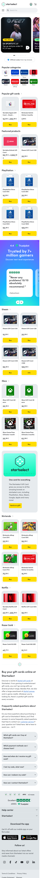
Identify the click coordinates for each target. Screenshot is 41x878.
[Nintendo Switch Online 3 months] (29, 104)
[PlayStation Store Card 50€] (10, 212)
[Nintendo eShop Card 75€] (10, 558)
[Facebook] (11, 862)
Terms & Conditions (8, 873)
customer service (27, 722)
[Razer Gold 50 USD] (10, 635)
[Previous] (17, 302)
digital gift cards (24, 680)
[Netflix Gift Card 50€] (29, 598)
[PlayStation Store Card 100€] (29, 212)
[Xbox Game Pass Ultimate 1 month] (10, 423)
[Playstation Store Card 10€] (10, 180)
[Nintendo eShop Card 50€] (29, 526)
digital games (29, 691)
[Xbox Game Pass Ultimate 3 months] (29, 423)
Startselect (7, 815)
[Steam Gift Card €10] (10, 319)
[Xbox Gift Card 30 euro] (29, 391)
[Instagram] (5, 862)
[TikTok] (17, 862)
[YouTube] (23, 862)
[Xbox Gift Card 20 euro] (10, 391)
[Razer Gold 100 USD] (29, 635)
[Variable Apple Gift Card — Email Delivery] (10, 104)
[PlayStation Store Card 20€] (29, 180)
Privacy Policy (22, 873)
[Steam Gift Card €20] (29, 141)
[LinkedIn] (34, 862)
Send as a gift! (15, 505)
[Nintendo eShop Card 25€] (10, 526)
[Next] (21, 302)
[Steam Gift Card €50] (10, 352)
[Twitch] (28, 862)
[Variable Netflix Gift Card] (10, 598)
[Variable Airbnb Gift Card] (10, 141)
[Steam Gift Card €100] (29, 352)
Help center (7, 809)
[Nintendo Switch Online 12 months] (29, 558)
